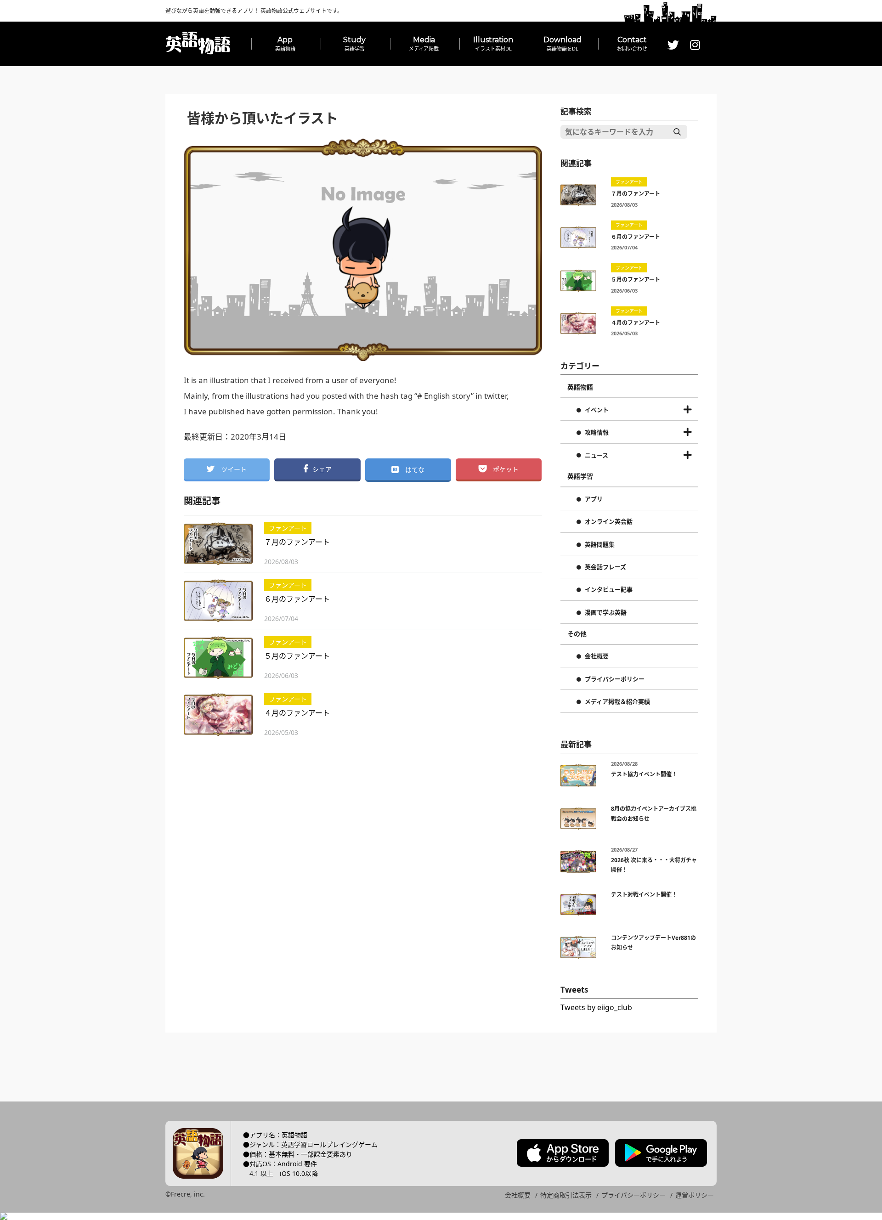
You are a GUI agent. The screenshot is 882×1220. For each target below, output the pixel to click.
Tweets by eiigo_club (596, 1007)
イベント (597, 410)
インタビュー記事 (609, 590)
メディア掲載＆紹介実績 (617, 702)
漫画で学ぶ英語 (606, 613)
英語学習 (580, 476)
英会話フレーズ (605, 567)
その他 (577, 634)
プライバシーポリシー (615, 679)
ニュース (596, 455)
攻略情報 (597, 432)
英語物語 (580, 387)
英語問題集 (600, 545)
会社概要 (597, 656)
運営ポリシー (694, 1195)
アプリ (594, 499)
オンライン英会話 (609, 522)
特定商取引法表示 (566, 1195)
